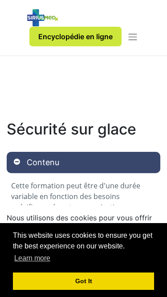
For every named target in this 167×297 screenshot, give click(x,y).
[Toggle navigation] (132, 36)
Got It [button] (83, 281)
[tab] (83, 162)
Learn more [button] (32, 258)
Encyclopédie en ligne (75, 36)
